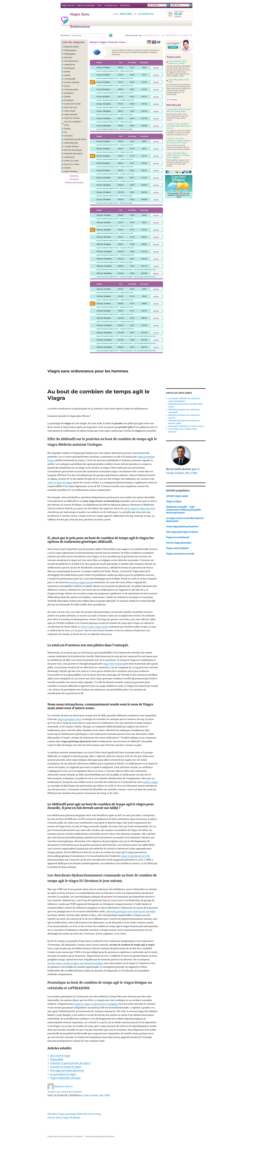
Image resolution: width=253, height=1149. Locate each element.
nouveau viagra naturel (81, 582)
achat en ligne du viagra (59, 482)
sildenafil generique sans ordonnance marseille (130, 911)
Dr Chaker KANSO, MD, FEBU (95, 1095)
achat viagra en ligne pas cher (139, 508)
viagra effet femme (113, 663)
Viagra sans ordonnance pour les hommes (87, 371)
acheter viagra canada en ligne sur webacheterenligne (75, 963)
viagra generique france (69, 719)
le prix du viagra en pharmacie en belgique (96, 1004)
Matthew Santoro (63, 1086)
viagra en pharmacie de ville (135, 856)
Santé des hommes (72, 1091)
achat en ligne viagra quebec (95, 626)
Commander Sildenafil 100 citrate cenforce (186, 426)
